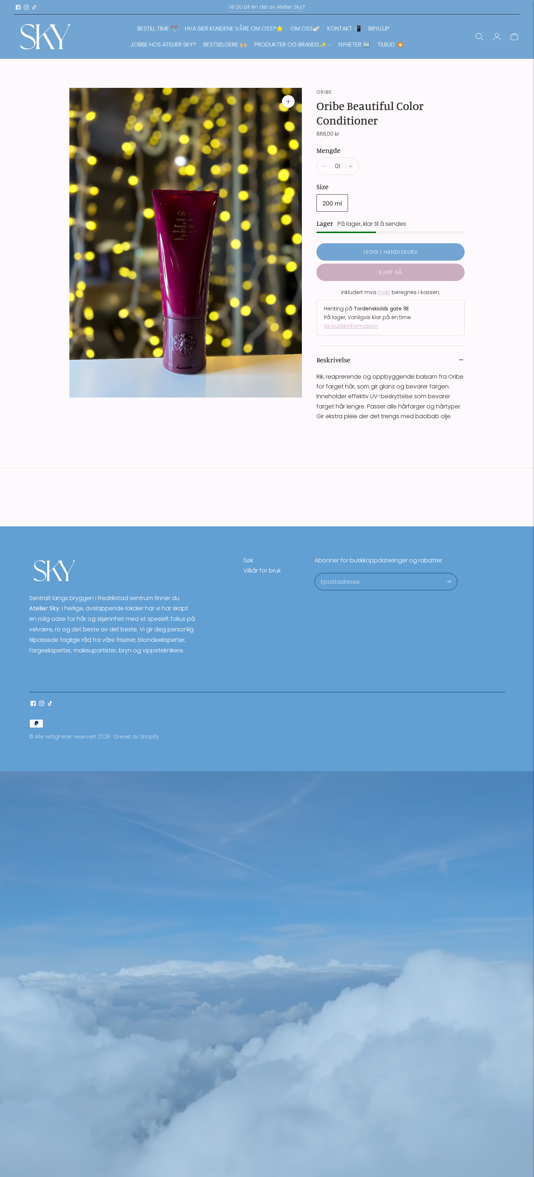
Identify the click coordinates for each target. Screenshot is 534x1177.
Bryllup (378, 28)
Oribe (324, 92)
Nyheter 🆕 (354, 44)
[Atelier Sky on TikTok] (34, 7)
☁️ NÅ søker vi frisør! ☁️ (267, 7)
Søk (248, 560)
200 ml (332, 203)
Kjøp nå (390, 272)
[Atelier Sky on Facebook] (18, 7)
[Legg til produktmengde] (351, 166)
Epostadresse (340, 573)
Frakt (384, 292)
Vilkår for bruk (262, 570)
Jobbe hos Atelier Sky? (163, 44)
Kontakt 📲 (344, 28)
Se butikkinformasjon (351, 326)
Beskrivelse (333, 359)
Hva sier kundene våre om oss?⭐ (234, 28)
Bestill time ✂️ (157, 28)
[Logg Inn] (497, 37)
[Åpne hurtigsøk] (479, 37)
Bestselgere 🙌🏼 (225, 44)
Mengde (328, 150)
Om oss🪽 (305, 28)
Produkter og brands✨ (290, 44)
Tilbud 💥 (390, 44)
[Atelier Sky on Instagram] (26, 7)
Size (322, 186)
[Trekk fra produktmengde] (324, 166)
